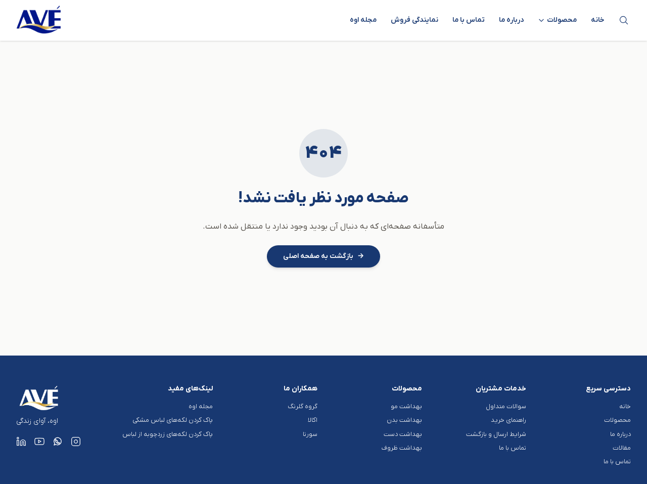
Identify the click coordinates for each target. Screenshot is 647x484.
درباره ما (511, 20)
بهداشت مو (406, 406)
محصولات (617, 420)
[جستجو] (624, 20)
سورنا (310, 434)
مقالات (622, 448)
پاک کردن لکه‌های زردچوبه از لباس (167, 434)
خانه (598, 20)
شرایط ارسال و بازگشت (496, 434)
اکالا (312, 420)
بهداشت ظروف (402, 448)
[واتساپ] (58, 441)
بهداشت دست (403, 434)
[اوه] (39, 20)
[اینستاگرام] (76, 441)
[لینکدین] (21, 441)
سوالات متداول (506, 406)
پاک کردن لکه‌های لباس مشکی (172, 420)
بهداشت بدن (404, 420)
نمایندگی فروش (414, 20)
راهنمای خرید (508, 420)
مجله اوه (363, 20)
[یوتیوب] (39, 441)
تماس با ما (468, 20)
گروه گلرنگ (302, 406)
